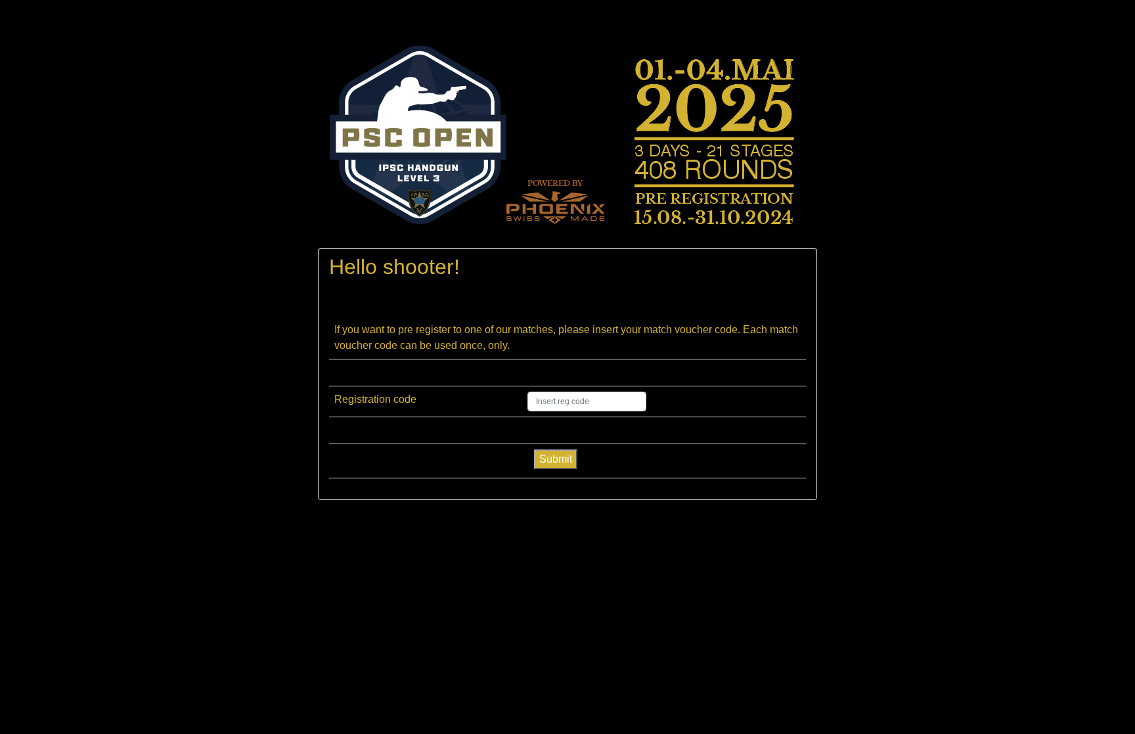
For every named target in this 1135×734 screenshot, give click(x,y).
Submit (555, 459)
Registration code (375, 399)
